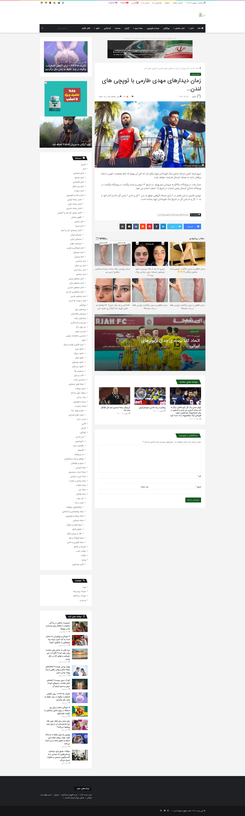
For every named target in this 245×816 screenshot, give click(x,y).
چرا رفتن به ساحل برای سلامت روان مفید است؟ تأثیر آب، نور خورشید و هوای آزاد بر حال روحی (58, 654)
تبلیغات (167, 2)
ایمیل (198, 486)
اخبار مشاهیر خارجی (76, 287)
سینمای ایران (76, 234)
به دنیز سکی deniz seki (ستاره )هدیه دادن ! (68, 144)
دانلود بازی (79, 349)
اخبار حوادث (79, 190)
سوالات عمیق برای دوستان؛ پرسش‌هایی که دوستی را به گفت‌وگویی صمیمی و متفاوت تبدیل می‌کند (58, 756)
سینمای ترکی (76, 239)
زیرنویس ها (79, 371)
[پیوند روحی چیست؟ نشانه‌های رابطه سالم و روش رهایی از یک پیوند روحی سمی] (80, 670)
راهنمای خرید (78, 445)
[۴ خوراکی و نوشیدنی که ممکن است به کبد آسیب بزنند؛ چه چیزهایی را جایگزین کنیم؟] (80, 640)
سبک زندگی (81, 397)
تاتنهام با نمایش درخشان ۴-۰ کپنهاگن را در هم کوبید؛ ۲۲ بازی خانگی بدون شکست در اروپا (172, 343)
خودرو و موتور (80, 331)
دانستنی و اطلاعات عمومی (76, 335)
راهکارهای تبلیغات (74, 507)
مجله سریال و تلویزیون (75, 516)
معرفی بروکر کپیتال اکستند (74, 797)
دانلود (98, 28)
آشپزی (83, 164)
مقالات (83, 555)
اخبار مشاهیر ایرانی (76, 278)
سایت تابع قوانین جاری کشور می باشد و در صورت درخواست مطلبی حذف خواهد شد (150, 38)
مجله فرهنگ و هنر (76, 537)
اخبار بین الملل (78, 186)
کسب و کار (79, 502)
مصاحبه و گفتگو (80, 546)
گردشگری (107, 28)
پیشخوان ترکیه (80, 318)
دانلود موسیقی (78, 362)
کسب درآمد (81, 419)
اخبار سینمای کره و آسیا (71, 230)
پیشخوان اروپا (80, 309)
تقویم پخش (76, 217)
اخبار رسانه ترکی (75, 204)
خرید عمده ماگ (86, 794)
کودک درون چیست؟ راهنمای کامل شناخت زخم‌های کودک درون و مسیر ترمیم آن (58, 683)
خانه (199, 28)
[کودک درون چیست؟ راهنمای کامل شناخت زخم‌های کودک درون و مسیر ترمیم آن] (80, 684)
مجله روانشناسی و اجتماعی (73, 511)
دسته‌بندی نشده (80, 379)
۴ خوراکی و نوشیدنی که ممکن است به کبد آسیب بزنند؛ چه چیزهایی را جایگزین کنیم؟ (58, 639)
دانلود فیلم (79, 357)
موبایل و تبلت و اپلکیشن (74, 458)
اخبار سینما (80, 226)
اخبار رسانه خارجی (74, 208)
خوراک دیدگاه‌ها (79, 595)
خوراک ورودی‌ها (79, 591)
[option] (150, 342)
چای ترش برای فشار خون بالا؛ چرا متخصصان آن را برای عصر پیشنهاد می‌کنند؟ (58, 724)
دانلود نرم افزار (78, 366)
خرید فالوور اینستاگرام (70, 794)
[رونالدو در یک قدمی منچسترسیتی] (150, 396)
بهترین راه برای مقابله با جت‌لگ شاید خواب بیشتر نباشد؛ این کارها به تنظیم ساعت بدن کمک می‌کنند (57, 739)
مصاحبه (118, 28)
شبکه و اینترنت (80, 406)
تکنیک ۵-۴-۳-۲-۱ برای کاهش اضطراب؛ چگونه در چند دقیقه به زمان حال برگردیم (57, 696)
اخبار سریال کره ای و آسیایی (70, 212)
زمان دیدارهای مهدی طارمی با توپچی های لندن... (173, 215)
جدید (194, 96)
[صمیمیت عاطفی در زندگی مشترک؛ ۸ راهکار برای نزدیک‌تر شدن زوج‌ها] (80, 626)
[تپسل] (46, 82)
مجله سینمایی (78, 520)
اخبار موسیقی (78, 252)
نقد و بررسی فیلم (74, 533)
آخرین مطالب (177, 2)
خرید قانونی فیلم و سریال (74, 344)
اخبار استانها (79, 177)
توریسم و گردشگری (78, 322)
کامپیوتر (81, 450)
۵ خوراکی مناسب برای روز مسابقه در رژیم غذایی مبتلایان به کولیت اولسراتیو (66, 67)
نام (199, 476)
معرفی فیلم (77, 529)
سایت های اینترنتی (76, 414)
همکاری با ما (156, 2)
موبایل (56, 794)
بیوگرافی (166, 28)
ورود (84, 587)
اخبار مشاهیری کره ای (75, 291)
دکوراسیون (79, 441)
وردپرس (83, 600)
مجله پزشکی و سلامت (77, 480)
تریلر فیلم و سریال (74, 524)
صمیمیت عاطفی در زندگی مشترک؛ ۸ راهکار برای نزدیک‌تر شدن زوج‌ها (58, 625)
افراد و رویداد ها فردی (77, 300)
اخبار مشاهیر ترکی (76, 283)
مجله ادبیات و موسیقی (77, 472)
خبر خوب (80, 498)
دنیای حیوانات (80, 388)
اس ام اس (79, 436)
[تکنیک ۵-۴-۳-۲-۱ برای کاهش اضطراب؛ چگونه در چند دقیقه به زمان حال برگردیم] (80, 697)
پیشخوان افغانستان (78, 313)
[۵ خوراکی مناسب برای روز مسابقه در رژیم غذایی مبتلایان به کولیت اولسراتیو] (80, 711)
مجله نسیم (139, 28)
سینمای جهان (76, 243)
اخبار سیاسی (79, 221)
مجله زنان (82, 489)
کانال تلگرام (86, 28)
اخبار (192, 28)
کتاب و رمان (79, 375)
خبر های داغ (81, 327)
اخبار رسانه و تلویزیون (75, 195)
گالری (84, 423)
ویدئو (84, 559)
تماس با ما (145, 2)
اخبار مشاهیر (180, 28)
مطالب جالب (81, 551)
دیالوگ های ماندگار (78, 392)
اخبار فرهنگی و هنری (75, 247)
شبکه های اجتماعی (76, 384)
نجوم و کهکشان (77, 463)
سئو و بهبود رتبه (77, 410)
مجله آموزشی (81, 467)
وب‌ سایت (144, 486)
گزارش (126, 28)
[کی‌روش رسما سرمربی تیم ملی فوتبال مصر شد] (114, 396)
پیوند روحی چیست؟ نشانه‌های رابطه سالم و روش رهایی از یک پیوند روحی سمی (57, 669)
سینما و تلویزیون (153, 28)
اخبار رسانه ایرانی (74, 199)
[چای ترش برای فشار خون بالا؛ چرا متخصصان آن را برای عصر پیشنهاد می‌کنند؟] (80, 725)
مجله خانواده (81, 485)
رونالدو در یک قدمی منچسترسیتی (152, 407)
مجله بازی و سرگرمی (78, 476)
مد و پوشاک (79, 454)
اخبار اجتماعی (78, 173)
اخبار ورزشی (185, 68)
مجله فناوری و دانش (75, 542)
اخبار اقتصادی (78, 182)
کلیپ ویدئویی (78, 564)
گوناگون (83, 432)
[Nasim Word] (201, 14)
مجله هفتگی (81, 494)
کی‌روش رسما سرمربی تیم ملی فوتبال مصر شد (115, 409)
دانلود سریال (79, 353)
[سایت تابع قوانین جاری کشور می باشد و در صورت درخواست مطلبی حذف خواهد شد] (150, 49)
